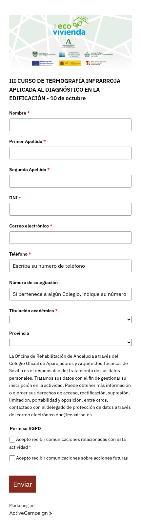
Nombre (19, 113)
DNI (15, 198)
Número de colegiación (33, 282)
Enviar (22, 484)
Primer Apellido (27, 141)
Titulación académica (33, 311)
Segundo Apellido (29, 169)
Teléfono (20, 254)
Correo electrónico (30, 226)
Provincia (19, 333)
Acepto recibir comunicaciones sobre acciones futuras (72, 458)
